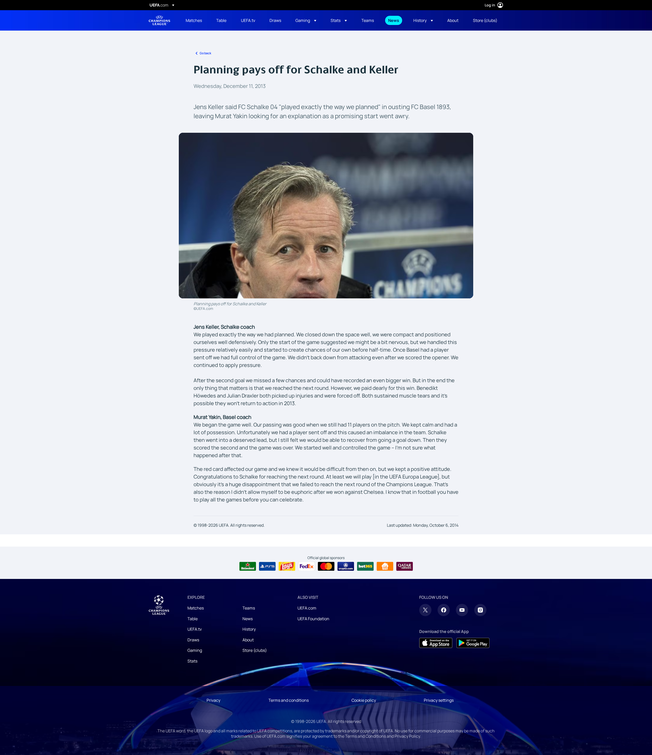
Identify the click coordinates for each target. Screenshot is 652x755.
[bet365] (365, 566)
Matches (195, 608)
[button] (306, 20)
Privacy (213, 700)
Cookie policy (363, 700)
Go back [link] (205, 53)
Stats (192, 661)
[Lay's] (287, 566)
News (247, 618)
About (248, 640)
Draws (193, 640)
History (249, 629)
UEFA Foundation (313, 618)
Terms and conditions (288, 700)
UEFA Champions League (159, 20)
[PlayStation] (267, 566)
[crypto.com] (345, 566)
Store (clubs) (254, 650)
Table (192, 618)
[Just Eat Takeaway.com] (385, 566)
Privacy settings (439, 700)
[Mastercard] (326, 566)
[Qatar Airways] (404, 566)
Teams (248, 608)
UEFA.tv (194, 629)
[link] (193, 20)
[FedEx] (306, 566)
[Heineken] (247, 566)
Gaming (194, 650)
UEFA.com (306, 608)
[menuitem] (194, 20)
